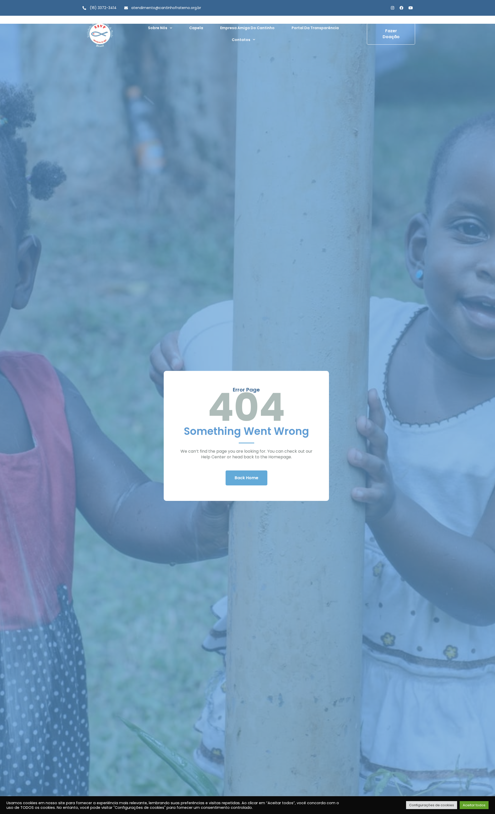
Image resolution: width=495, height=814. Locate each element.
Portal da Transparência (315, 27)
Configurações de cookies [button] (431, 805)
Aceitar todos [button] (474, 805)
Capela (196, 27)
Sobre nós (157, 27)
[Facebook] (401, 8)
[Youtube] (410, 8)
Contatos (241, 39)
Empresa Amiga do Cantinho (247, 27)
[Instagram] (392, 8)
